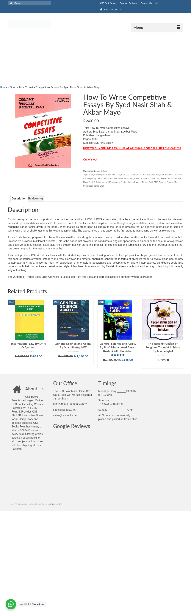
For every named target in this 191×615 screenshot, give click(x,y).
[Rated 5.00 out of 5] (118, 355)
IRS (109, 181)
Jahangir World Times (137, 181)
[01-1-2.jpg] (43, 130)
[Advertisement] (95, 58)
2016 (91, 174)
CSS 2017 (125, 174)
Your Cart (112, 9)
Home (3, 87)
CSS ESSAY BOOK (150, 174)
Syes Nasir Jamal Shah (93, 185)
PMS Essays (160, 181)
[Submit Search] (10, 3)
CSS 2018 (136, 174)
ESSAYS (138, 178)
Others (104, 170)
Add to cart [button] (28, 362)
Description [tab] (19, 198)
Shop (13, 87)
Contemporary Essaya (104, 174)
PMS (150, 181)
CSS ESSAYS (166, 174)
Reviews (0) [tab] (35, 198)
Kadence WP (56, 504)
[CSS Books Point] (35, 23)
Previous (11, 334)
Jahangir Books (119, 181)
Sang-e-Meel (172, 181)
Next (180, 334)
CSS (118, 174)
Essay (97, 170)
